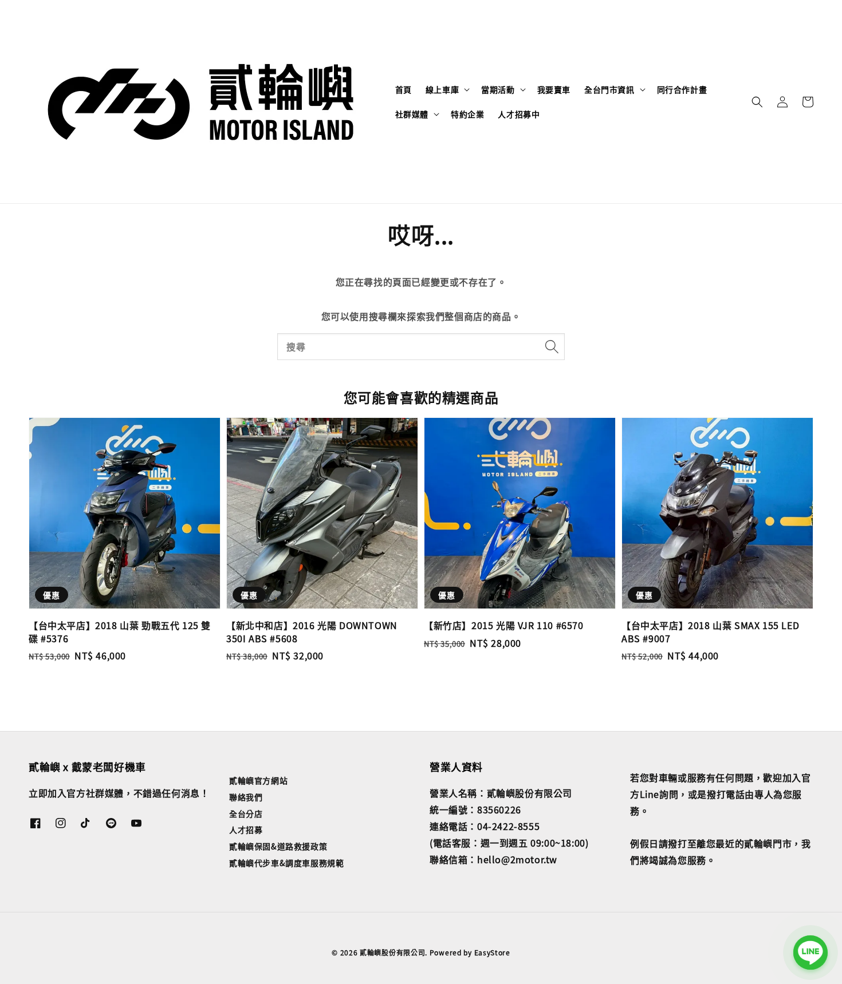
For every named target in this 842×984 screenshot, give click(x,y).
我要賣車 (553, 89)
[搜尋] (551, 346)
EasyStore (492, 952)
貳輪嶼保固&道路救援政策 (278, 846)
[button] (757, 101)
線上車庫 (442, 89)
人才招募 (245, 829)
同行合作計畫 (682, 89)
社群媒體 (411, 114)
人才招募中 (519, 114)
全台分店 (245, 813)
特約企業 (467, 114)
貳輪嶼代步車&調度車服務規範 (286, 862)
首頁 (403, 89)
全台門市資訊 (609, 89)
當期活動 (497, 89)
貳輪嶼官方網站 (258, 780)
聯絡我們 (245, 797)
